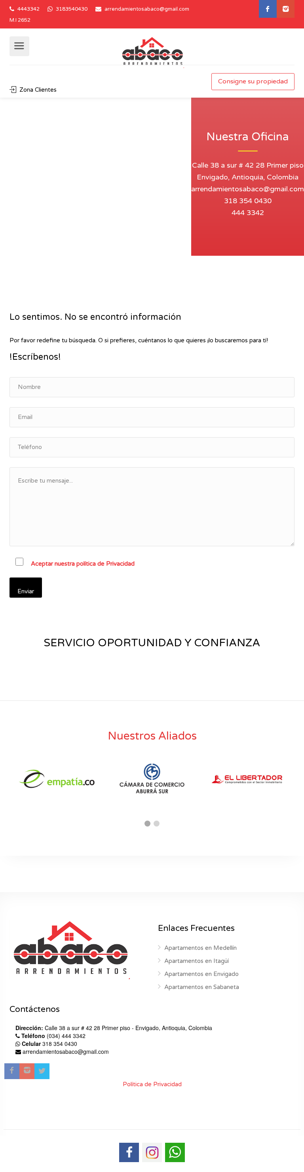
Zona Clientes (37, 89)
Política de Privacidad (152, 1084)
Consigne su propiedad (253, 81)
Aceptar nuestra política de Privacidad (83, 563)
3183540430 (71, 9)
